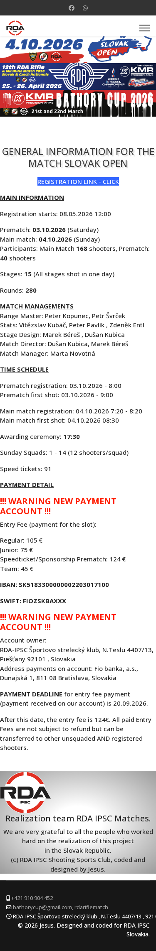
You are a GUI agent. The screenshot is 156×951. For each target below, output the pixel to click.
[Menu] (144, 28)
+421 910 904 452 (32, 898)
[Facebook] (71, 8)
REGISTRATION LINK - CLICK (78, 181)
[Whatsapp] (85, 8)
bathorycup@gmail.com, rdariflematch (60, 907)
